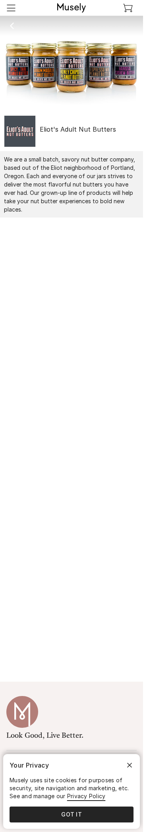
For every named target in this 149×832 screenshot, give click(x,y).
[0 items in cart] (128, 8)
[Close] (130, 765)
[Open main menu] (11, 8)
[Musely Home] (71, 8)
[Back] (11, 25)
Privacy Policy (86, 796)
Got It (71, 814)
